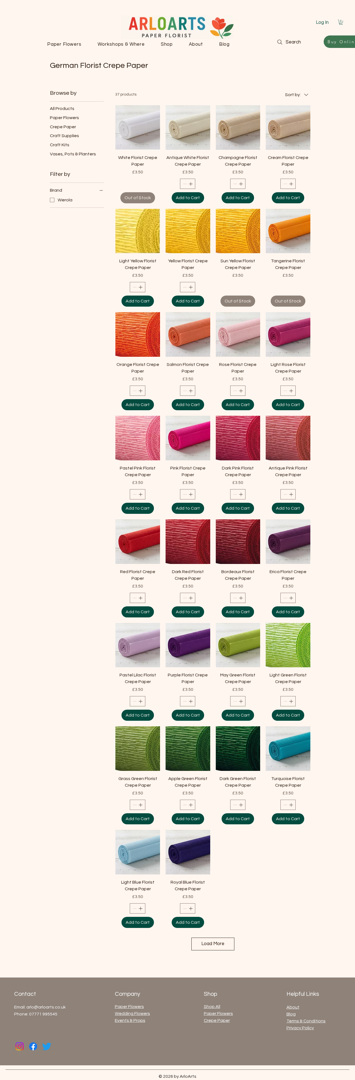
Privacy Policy (300, 1028)
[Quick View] (137, 127)
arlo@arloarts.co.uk (46, 1007)
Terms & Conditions (306, 1021)
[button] (341, 22)
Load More (212, 943)
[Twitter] (46, 1046)
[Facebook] (33, 1046)
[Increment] (191, 184)
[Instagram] (19, 1046)
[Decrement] (184, 184)
